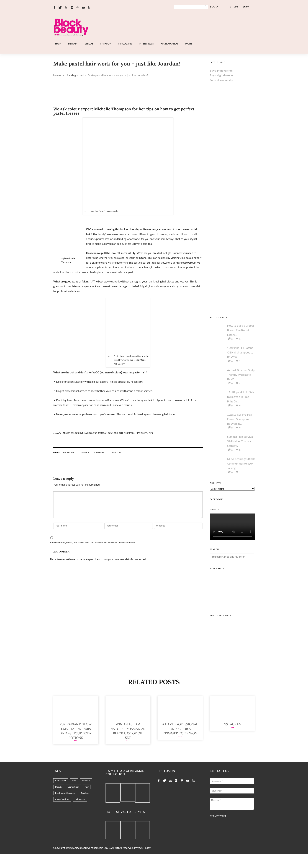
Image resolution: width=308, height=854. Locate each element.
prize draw (80, 799)
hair (87, 786)
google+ (116, 452)
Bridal (89, 43)
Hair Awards (169, 43)
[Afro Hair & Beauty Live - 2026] (232, 171)
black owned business (65, 793)
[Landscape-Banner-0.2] (164, 39)
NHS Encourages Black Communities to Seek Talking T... (241, 463)
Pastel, (145, 433)
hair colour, (91, 433)
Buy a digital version (222, 75)
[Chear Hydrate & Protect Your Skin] (232, 262)
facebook (69, 452)
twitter (84, 452)
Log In (214, 6)
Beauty (73, 43)
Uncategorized (75, 75)
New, (138, 433)
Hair (58, 43)
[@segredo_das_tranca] (142, 830)
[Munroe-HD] (232, 652)
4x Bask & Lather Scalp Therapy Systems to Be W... (241, 374)
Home (57, 75)
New (74, 780)
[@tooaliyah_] (127, 830)
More (188, 43)
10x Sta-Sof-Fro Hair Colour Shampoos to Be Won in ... (239, 419)
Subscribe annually (221, 80)
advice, (67, 433)
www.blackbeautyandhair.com (85, 847)
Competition (73, 786)
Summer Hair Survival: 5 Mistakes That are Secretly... (240, 441)
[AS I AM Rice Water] (232, 216)
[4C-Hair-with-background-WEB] (232, 605)
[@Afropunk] (113, 830)
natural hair (60, 780)
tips (151, 433)
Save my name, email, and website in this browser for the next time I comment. (92, 542)
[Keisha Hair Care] (232, 307)
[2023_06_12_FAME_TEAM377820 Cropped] (142, 793)
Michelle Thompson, (125, 433)
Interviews (146, 43)
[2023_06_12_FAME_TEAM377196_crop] (127, 792)
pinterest (100, 452)
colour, (75, 433)
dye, (81, 433)
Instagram (232, 724)
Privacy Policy (142, 847)
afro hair (86, 780)
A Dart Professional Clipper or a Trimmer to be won (180, 728)
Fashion (105, 43)
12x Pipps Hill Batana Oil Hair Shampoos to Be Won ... (240, 352)
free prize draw (62, 799)
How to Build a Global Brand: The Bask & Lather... (240, 330)
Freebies (85, 793)
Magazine (125, 43)
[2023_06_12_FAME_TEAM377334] (113, 793)
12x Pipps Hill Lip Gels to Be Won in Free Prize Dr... (240, 397)
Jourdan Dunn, (106, 433)
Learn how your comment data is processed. (120, 559)
